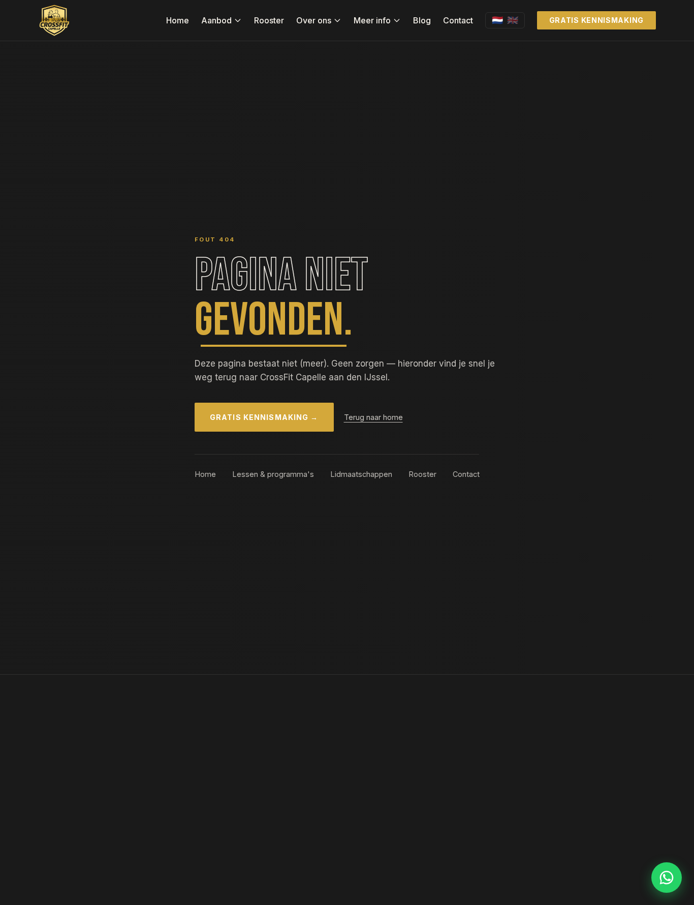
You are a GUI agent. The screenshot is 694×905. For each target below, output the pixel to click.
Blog (422, 20)
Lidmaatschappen (361, 474)
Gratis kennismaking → (264, 417)
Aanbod (216, 20)
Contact (458, 20)
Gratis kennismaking (596, 20)
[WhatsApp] (666, 877)
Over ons (313, 20)
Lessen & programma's (273, 474)
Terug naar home (373, 417)
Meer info (372, 20)
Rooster (269, 20)
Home (177, 20)
